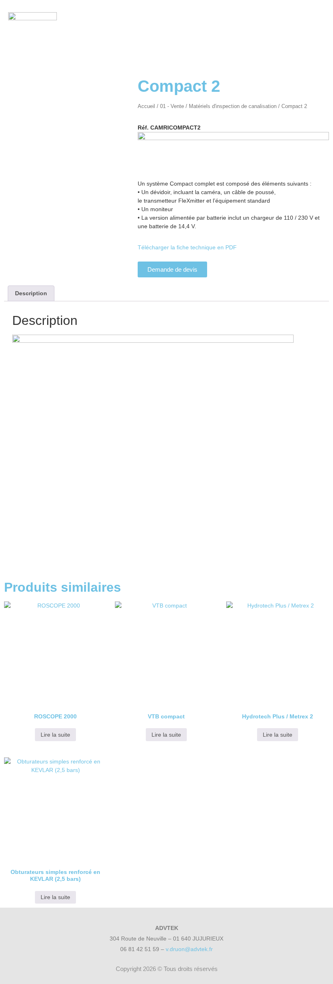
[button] (292, 29)
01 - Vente (172, 106)
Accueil (146, 106)
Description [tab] (31, 293)
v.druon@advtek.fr (189, 949)
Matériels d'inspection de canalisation (233, 106)
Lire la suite (55, 734)
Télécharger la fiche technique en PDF (187, 247)
